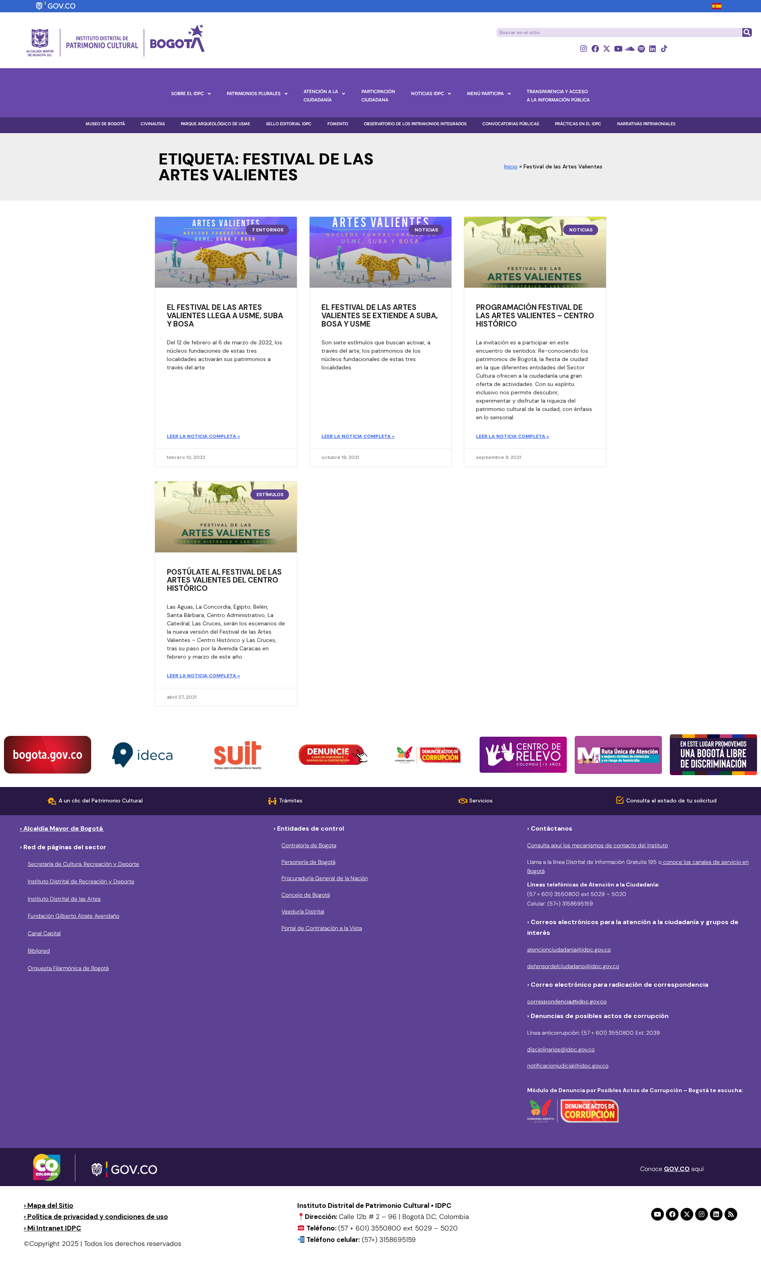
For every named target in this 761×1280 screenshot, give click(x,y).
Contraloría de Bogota (308, 845)
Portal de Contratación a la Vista (321, 928)
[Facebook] (595, 48)
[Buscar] (746, 32)
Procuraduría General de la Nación (324, 878)
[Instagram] (583, 48)
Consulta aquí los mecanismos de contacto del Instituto (597, 845)
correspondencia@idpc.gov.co (567, 1001)
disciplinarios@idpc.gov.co (561, 1049)
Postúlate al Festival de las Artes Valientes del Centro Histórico (224, 580)
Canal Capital (44, 933)
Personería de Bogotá (308, 861)
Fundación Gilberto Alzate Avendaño (73, 915)
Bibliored (39, 950)
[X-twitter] (606, 48)
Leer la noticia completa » (203, 436)
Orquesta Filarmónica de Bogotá (68, 968)
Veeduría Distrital (302, 911)
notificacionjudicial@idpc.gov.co (567, 1065)
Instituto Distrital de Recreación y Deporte (81, 881)
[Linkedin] (652, 48)
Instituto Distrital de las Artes (64, 898)
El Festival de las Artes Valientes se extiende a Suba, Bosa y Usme (379, 315)
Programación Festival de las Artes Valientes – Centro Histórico (535, 315)
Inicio (511, 166)
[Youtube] (618, 48)
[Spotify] (641, 48)
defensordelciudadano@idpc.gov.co (573, 966)
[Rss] (731, 1214)
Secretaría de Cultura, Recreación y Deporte (83, 863)
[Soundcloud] (629, 48)
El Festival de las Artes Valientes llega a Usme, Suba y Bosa (225, 315)
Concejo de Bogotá (305, 894)
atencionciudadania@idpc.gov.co (569, 949)
